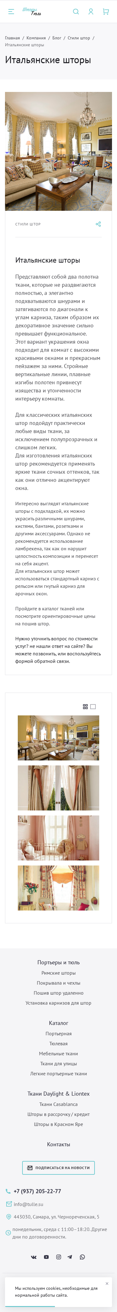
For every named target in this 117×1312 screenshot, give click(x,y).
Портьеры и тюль (58, 962)
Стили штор (79, 38)
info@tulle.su (28, 1204)
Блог (56, 38)
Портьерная (59, 1033)
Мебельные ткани (58, 1053)
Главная (12, 38)
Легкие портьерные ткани (58, 1073)
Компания (36, 38)
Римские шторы (58, 973)
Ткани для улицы (58, 1063)
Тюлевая (58, 1043)
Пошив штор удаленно (59, 993)
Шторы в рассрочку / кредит (58, 1114)
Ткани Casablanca (58, 1104)
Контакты (58, 1144)
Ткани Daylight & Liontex (58, 1093)
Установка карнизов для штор (58, 1003)
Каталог (58, 1023)
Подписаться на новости (63, 1167)
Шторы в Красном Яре (58, 1124)
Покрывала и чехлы (58, 983)
